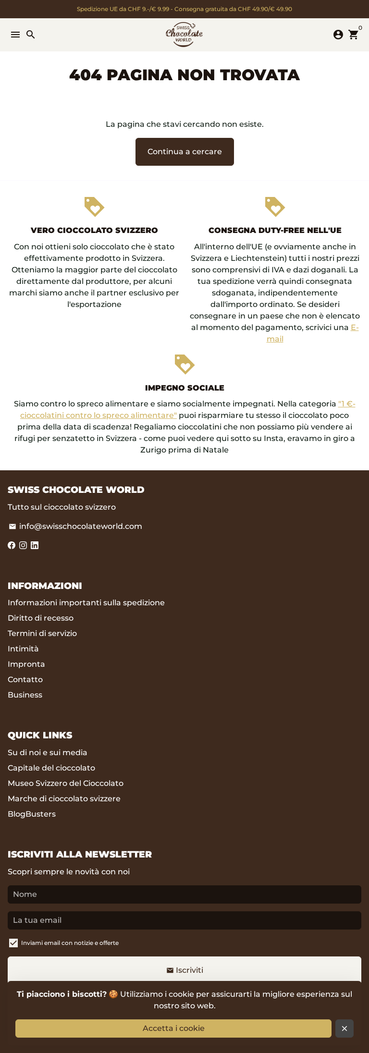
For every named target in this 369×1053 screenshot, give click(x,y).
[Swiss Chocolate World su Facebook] (11, 545)
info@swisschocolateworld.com (75, 526)
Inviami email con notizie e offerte (70, 942)
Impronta (26, 664)
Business (25, 694)
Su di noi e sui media (47, 752)
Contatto (25, 679)
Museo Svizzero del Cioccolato (65, 783)
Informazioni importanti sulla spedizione (86, 602)
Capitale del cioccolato (51, 767)
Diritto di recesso (41, 618)
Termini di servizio (42, 633)
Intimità (23, 648)
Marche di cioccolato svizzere (64, 798)
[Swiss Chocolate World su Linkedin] (34, 545)
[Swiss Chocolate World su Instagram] (23, 545)
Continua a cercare (185, 151)
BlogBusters (32, 814)
